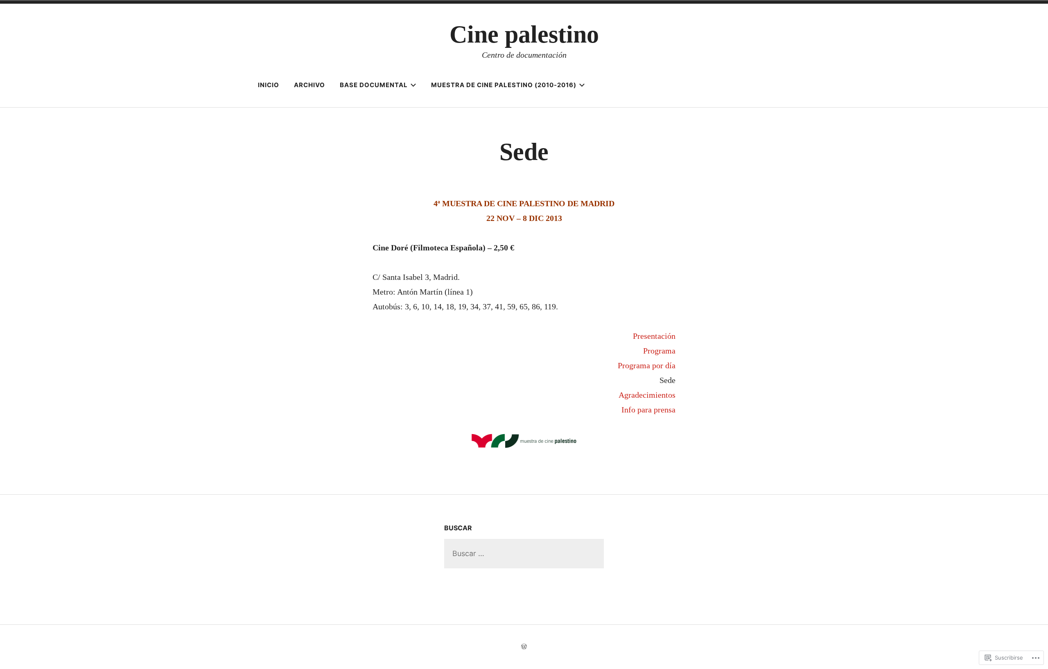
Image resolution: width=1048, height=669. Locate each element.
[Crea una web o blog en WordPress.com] (524, 646)
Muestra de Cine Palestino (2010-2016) (503, 85)
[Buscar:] (524, 553)
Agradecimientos (647, 394)
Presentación (654, 335)
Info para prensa (648, 409)
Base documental (374, 85)
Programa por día (646, 365)
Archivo (309, 85)
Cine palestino (524, 34)
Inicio (268, 85)
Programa (659, 350)
